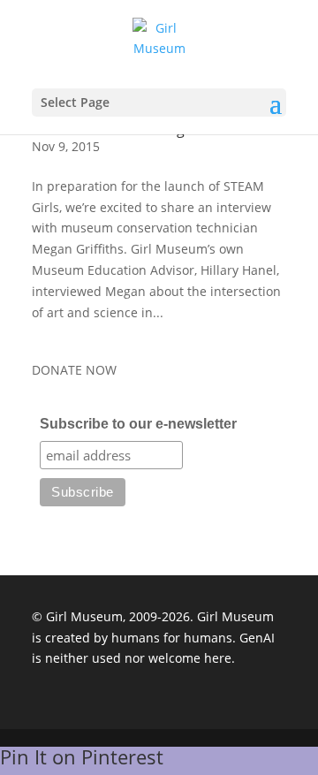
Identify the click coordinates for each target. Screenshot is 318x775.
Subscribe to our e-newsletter (138, 423)
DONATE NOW (74, 369)
